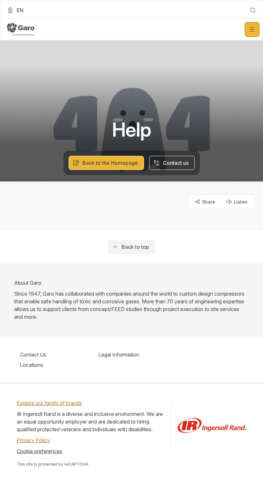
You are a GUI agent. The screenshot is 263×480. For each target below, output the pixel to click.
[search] (252, 10)
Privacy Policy (33, 440)
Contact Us (33, 354)
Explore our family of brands (49, 403)
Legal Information (118, 354)
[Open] (252, 29)
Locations (31, 365)
